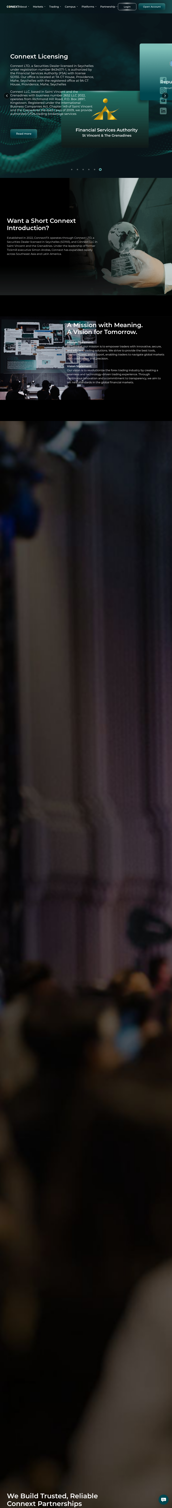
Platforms (88, 6)
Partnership (107, 6)
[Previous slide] (7, 95)
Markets (38, 6)
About (23, 6)
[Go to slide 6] (100, 169)
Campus (70, 6)
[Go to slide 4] (89, 169)
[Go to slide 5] (94, 169)
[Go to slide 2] (77, 169)
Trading (54, 6)
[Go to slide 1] (71, 169)
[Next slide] (165, 95)
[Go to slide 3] (83, 169)
